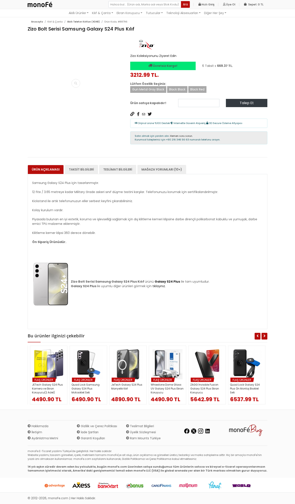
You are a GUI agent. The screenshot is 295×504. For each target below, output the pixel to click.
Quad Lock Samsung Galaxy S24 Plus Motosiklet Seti (85, 388)
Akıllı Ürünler (77, 13)
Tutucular (153, 13)
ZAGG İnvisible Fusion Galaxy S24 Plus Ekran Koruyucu (204, 388)
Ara (185, 4)
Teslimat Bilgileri (141, 426)
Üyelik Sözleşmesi (142, 432)
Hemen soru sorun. (181, 136)
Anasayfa (37, 21)
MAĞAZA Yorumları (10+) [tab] (161, 169)
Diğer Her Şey (214, 13)
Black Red (197, 89)
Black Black (177, 89)
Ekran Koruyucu (128, 13)
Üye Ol (230, 4)
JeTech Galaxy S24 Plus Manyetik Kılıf (126, 386)
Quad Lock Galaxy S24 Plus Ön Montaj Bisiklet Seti (245, 388)
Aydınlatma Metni (44, 438)
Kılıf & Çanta (101, 13)
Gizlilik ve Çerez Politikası (98, 426)
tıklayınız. (159, 286)
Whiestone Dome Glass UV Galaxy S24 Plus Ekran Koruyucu (167, 388)
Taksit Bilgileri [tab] (81, 169)
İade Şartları (89, 432)
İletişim (36, 432)
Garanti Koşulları (92, 438)
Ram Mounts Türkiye (145, 438)
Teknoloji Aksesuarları (182, 13)
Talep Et (247, 102)
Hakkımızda (39, 426)
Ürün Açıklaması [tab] (46, 169)
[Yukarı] (286, 497)
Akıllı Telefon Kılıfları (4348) (83, 21)
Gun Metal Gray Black (148, 89)
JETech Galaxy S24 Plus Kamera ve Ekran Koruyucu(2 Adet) (47, 388)
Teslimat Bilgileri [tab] (117, 169)
